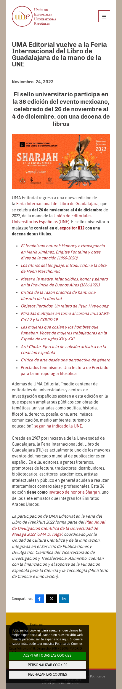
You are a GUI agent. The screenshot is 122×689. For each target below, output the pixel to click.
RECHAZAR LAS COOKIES (47, 674)
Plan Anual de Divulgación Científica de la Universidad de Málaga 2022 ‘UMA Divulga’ (58, 528)
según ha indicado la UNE (58, 426)
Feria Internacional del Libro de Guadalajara (57, 203)
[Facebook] (39, 599)
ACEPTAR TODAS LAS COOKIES (47, 655)
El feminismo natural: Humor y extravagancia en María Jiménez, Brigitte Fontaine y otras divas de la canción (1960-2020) (63, 251)
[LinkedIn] (64, 599)
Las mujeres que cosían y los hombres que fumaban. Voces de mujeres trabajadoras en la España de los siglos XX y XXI (64, 333)
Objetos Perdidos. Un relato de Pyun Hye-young (64, 306)
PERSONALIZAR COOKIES (47, 665)
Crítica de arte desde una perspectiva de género (65, 360)
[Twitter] (51, 599)
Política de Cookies (69, 643)
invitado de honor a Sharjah (74, 492)
